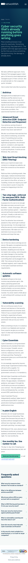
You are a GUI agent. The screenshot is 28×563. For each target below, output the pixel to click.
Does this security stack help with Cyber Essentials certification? (12, 525)
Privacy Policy (14, 557)
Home (2, 19)
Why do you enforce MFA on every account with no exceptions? (11, 498)
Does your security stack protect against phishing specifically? (11, 512)
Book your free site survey (10, 456)
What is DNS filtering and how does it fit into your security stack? (13, 505)
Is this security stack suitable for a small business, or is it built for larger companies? (13, 533)
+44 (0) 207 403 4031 (7, 459)
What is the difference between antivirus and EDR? (11, 491)
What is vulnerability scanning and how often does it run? (12, 518)
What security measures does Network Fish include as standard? (12, 484)
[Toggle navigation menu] (25, 4)
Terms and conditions (14, 560)
